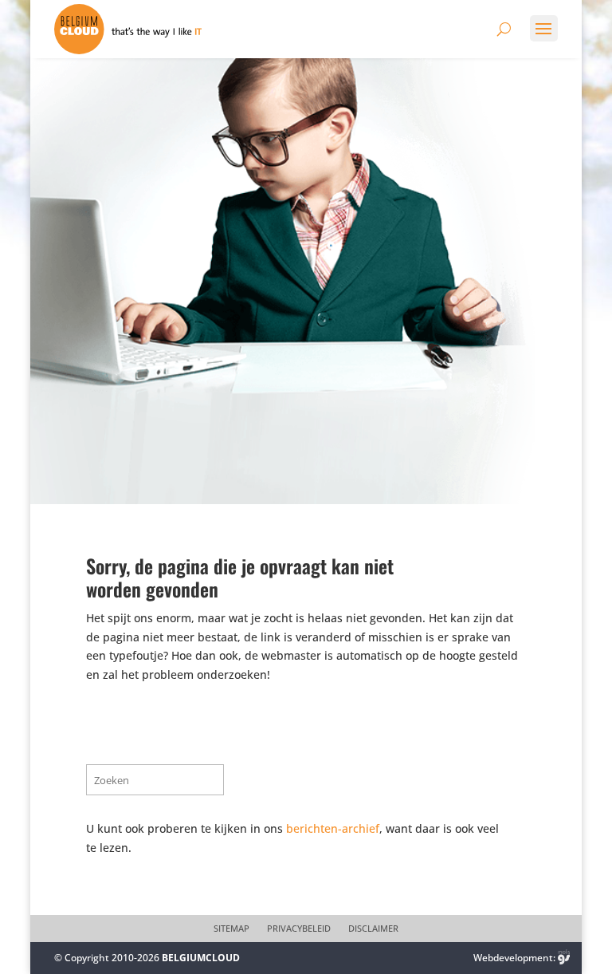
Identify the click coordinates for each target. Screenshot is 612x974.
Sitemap (231, 928)
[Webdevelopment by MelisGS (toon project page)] (564, 957)
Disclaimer (373, 928)
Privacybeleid (299, 928)
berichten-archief (332, 828)
